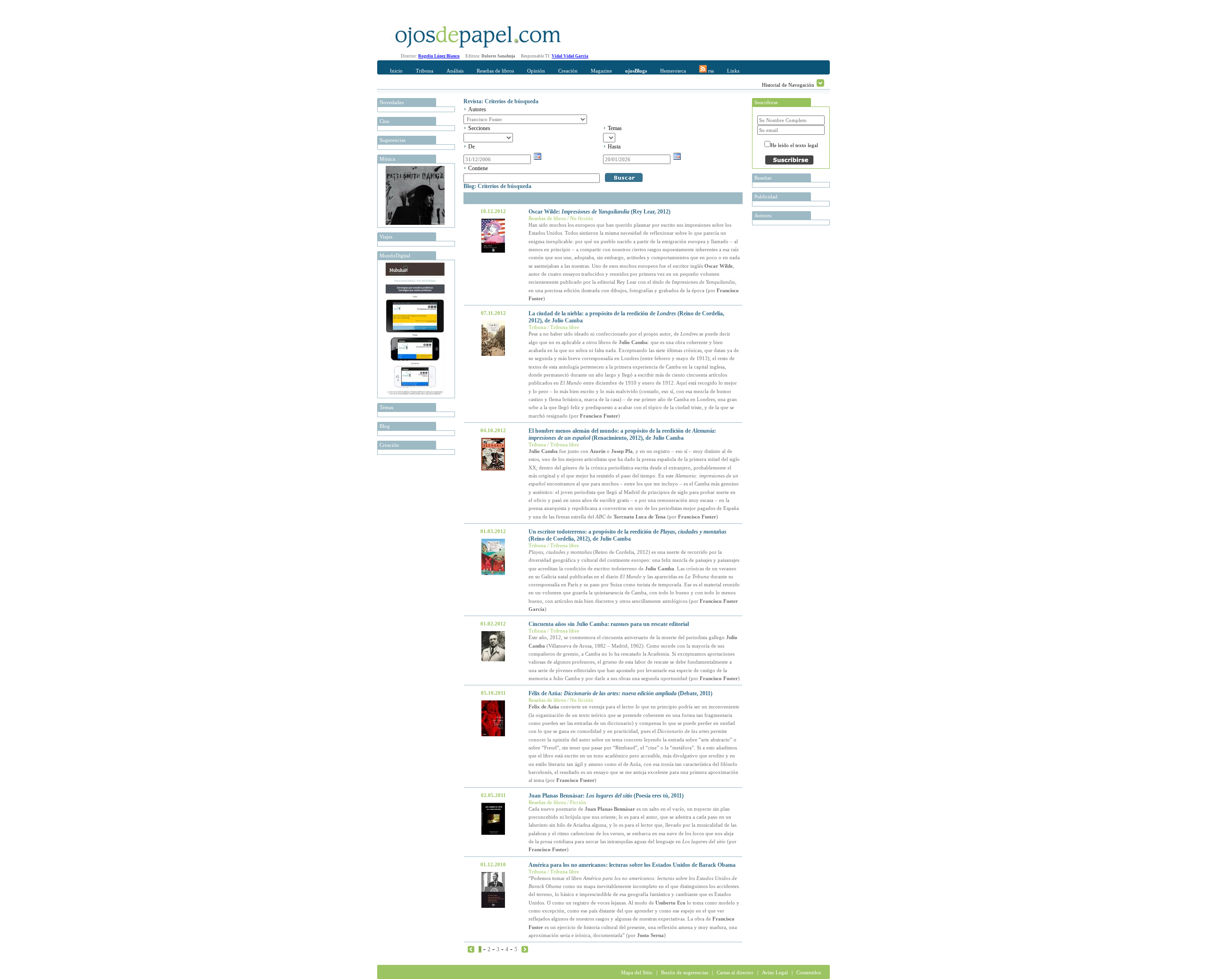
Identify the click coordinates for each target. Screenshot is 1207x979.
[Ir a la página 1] (471, 949)
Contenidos (808, 972)
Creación (568, 71)
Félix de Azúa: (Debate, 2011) (620, 693)
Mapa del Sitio (637, 972)
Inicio (396, 71)
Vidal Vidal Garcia (570, 56)
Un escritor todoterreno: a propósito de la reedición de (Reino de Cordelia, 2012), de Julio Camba (628, 535)
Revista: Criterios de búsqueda (500, 101)
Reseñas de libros (495, 71)
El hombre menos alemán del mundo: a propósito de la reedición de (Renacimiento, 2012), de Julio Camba (622, 434)
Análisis (454, 71)
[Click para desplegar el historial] (820, 83)
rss (710, 71)
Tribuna (424, 71)
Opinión (536, 71)
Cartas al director (735, 972)
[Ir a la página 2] (524, 949)
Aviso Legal (775, 972)
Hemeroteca (673, 71)
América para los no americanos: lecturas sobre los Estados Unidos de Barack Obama (632, 865)
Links (733, 71)
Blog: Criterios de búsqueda (497, 186)
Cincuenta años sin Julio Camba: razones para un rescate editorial (609, 624)
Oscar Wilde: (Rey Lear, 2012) (599, 211)
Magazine (601, 71)
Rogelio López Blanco (439, 56)
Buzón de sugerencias (684, 972)
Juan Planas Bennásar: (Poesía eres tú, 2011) (606, 795)
